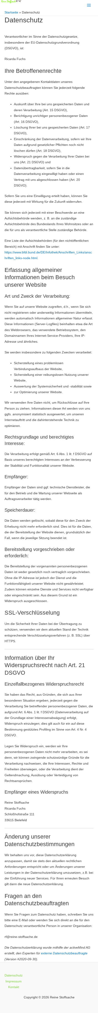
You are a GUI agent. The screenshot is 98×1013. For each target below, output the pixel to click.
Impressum (13, 981)
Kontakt (13, 987)
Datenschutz (14, 975)
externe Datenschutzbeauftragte (64, 953)
